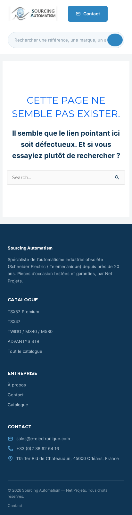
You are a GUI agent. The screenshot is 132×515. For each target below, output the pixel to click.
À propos (17, 384)
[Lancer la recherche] (115, 40)
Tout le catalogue (25, 351)
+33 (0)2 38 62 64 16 (37, 448)
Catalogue (18, 404)
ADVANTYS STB (23, 341)
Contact (91, 13)
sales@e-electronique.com (43, 438)
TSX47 (14, 321)
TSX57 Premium (23, 311)
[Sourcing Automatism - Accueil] (33, 13)
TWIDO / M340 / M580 (30, 331)
